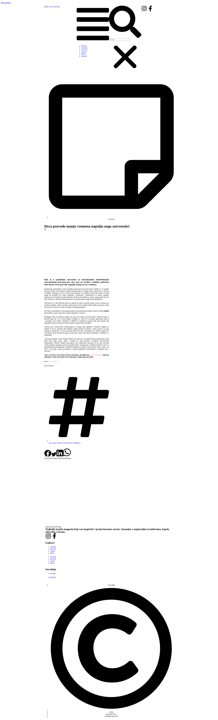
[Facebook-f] (150, 8)
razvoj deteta (67, 443)
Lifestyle (84, 48)
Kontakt (84, 56)
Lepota (83, 52)
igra (54, 443)
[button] (93, 24)
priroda (59, 443)
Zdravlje (84, 50)
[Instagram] (144, 8)
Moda (83, 54)
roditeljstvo (77, 443)
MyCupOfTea (6, 3)
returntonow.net (54, 361)
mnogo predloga (96, 355)
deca (50, 443)
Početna (84, 46)
